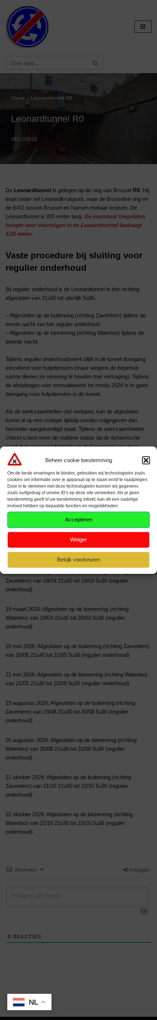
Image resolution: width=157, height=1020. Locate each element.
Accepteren (78, 519)
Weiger (78, 539)
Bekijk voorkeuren (78, 559)
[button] (146, 460)
